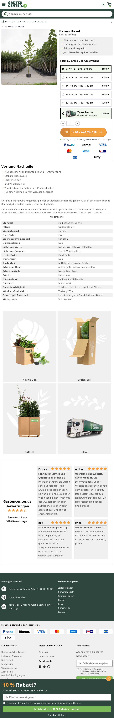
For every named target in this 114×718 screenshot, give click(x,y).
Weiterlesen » (57, 217)
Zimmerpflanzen (66, 596)
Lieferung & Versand (11, 656)
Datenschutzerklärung (89, 673)
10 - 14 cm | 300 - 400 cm (87, 77)
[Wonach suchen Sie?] (6, 14)
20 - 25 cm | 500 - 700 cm (87, 102)
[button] (3, 5)
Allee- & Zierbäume (14, 26)
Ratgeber (43, 652)
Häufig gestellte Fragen (13, 652)
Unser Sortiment (47, 656)
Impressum (7, 664)
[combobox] (57, 14)
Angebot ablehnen (57, 715)
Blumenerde (64, 608)
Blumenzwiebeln (66, 592)
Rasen (61, 604)
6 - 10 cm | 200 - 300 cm (87, 68)
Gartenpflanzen (65, 588)
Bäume (61, 600)
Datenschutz (7, 660)
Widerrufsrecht (9, 668)
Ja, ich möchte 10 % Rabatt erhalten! (57, 709)
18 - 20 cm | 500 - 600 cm (87, 94)
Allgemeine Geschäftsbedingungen (13, 673)
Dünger (61, 612)
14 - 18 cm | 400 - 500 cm (87, 85)
